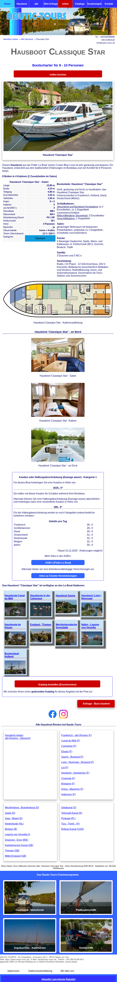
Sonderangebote (94, 3)
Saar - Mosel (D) (14, 818)
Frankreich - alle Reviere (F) (76, 735)
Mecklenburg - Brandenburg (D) (22, 807)
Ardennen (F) (68, 794)
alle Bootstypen (36, 5)
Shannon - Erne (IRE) (16, 840)
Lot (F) (64, 767)
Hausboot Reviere (22, 5)
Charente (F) (68, 778)
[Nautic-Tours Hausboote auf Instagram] (63, 714)
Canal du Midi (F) (70, 740)
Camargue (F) (68, 746)
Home (7, 3)
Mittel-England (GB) (15, 856)
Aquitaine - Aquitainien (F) (75, 773)
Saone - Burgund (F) (72, 757)
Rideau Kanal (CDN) (72, 829)
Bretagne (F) (68, 783)
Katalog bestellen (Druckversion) (57, 684)
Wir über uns (67, 971)
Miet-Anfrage (51, 3)
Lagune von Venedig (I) (17, 834)
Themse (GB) (12, 850)
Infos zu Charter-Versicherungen (58, 576)
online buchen (65, 5)
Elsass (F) (66, 751)
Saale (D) (10, 813)
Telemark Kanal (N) (71, 813)
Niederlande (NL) (14, 823)
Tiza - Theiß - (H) (70, 823)
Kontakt (109, 3)
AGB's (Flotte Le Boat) (58, 562)
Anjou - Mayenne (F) (72, 789)
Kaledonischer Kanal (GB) (19, 845)
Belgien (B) (11, 829)
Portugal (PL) (68, 818)
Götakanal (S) (68, 807)
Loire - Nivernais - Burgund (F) (77, 762)
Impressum (13, 971)
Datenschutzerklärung (40, 971)
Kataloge (80, 3)
